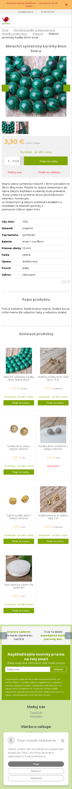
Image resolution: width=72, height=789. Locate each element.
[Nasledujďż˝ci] (68, 635)
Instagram (36, 716)
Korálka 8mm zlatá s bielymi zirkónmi (18, 447)
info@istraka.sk (25, 11)
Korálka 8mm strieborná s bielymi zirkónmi (53, 447)
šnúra (16, 161)
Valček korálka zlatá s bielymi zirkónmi (19, 517)
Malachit (38, 33)
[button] (45, 20)
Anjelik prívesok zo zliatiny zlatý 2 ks (53, 517)
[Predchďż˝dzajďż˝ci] (3, 635)
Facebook (36, 712)
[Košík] (59, 20)
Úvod (5, 30)
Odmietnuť (36, 778)
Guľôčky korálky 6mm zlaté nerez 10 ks (53, 378)
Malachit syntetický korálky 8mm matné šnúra (19, 378)
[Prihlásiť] (52, 20)
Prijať (36, 764)
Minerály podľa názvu (14, 33)
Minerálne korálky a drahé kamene (34, 30)
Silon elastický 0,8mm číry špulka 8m (18, 586)
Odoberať (58, 669)
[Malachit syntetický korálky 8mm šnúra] (36, 86)
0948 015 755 (47, 11)
